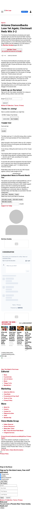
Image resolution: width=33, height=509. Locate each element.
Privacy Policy (8, 400)
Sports (3, 23)
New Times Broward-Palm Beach (13, 430)
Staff (5, 415)
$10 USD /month (6, 199)
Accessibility (18, 436)
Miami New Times (9, 428)
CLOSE (4, 131)
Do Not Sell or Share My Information (12, 450)
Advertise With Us (9, 392)
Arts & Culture (8, 379)
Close (2, 508)
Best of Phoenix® (6, 477)
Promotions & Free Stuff (11, 396)
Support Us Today (6, 206)
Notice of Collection (7, 105)
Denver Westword (9, 426)
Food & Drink (8, 377)
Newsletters (7, 385)
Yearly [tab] (17, 194)
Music (5, 381)
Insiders (3, 476)
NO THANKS (14, 119)
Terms (16, 105)
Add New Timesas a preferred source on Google (12, 50)
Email (3, 99)
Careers (6, 409)
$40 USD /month (6, 201)
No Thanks (4, 483)
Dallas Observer (8, 424)
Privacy (21, 105)
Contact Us (7, 411)
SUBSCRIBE (6, 119)
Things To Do (8, 383)
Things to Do (5, 474)
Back (2, 497)
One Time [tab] (4, 194)
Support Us (24, 11)
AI (22, 436)
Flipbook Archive (9, 413)
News (5, 375)
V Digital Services (9, 432)
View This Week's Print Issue (9, 369)
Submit (8, 497)
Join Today (4, 481)
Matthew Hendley (8, 45)
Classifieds (7, 394)
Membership (7, 417)
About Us (6, 407)
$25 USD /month (18, 199)
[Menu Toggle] (2, 12)
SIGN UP (5, 103)
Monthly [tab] (11, 194)
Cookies (12, 436)
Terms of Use (8, 398)
